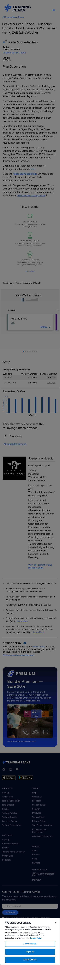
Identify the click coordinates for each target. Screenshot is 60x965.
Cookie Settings (30, 944)
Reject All (30, 952)
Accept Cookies (30, 960)
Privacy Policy (36, 938)
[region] (30, 941)
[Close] (55, 923)
